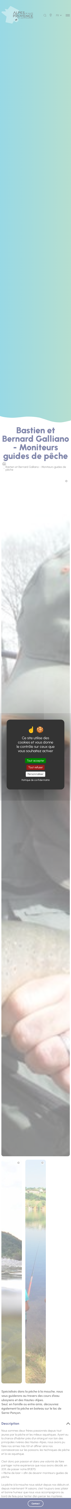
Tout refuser (35, 767)
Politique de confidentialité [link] (36, 780)
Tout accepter (35, 760)
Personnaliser (36, 774)
